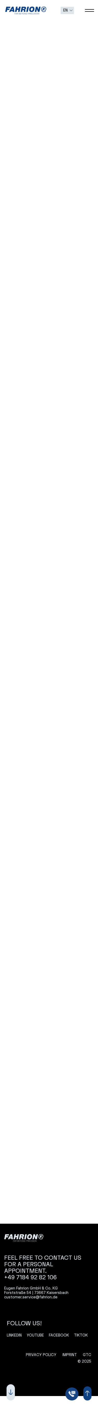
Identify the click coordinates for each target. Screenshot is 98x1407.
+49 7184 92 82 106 (30, 1277)
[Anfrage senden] (71, 1393)
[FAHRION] (23, 1238)
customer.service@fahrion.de (30, 1297)
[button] (67, 10)
